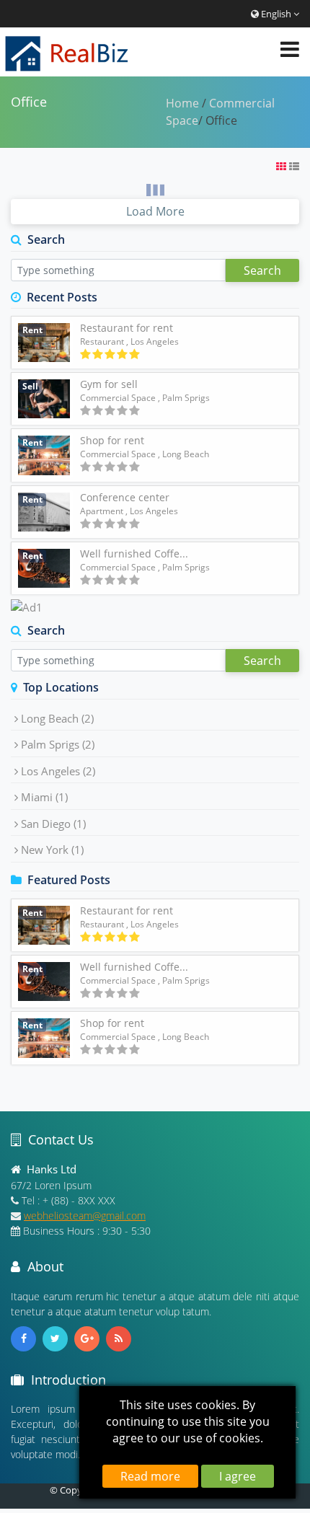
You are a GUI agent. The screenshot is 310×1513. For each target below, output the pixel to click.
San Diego (53, 823)
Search (262, 270)
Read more (150, 1476)
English (276, 13)
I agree (237, 1476)
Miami (44, 797)
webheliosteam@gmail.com (85, 1215)
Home (182, 103)
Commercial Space (118, 398)
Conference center (124, 497)
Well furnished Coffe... (134, 553)
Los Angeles (58, 771)
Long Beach (57, 718)
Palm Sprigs (57, 744)
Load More (155, 211)
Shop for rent (112, 440)
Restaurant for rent (126, 328)
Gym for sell (109, 384)
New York (52, 849)
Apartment (101, 511)
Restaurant (102, 341)
